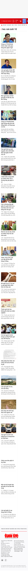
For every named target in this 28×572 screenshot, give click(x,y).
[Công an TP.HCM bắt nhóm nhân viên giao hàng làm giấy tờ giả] (8, 38)
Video (13, 25)
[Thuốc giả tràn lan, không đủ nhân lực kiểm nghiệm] (8, 303)
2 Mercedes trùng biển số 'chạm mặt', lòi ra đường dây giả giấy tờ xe (7, 179)
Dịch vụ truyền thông (18, 548)
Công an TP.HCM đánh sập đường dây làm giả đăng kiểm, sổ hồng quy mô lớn (8, 124)
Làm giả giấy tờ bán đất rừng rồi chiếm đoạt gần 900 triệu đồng (8, 71)
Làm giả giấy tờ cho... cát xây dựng (7, 387)
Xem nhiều (9, 25)
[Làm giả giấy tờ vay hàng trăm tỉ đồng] (8, 504)
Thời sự (15, 25)
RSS (21, 551)
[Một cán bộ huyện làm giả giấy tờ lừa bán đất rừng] (8, 478)
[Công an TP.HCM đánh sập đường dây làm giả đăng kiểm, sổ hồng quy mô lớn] (8, 115)
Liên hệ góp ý (17, 551)
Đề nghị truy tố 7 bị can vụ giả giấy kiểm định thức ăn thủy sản (7, 285)
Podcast (4, 21)
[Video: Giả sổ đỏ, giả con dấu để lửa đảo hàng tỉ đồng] (8, 251)
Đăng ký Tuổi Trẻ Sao (24, 21)
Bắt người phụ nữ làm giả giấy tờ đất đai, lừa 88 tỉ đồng (7, 97)
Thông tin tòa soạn (5, 553)
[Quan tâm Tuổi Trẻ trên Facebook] (6, 560)
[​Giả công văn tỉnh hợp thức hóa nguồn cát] (8, 404)
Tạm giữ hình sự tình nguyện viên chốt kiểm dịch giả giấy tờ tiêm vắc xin (7, 151)
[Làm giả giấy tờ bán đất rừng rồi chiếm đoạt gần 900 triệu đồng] (8, 63)
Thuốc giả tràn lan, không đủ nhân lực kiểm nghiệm (8, 311)
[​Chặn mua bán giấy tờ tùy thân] (8, 454)
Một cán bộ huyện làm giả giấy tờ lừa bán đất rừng (7, 486)
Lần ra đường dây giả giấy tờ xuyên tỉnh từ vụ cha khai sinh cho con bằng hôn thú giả (7, 207)
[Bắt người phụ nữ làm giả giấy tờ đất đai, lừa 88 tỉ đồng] (8, 89)
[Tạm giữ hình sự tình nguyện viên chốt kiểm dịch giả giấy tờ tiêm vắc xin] (8, 143)
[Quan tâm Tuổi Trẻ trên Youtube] (2, 560)
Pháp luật (23, 25)
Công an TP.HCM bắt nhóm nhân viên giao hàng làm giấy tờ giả (7, 45)
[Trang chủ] (1, 25)
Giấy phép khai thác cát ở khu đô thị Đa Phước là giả (8, 362)
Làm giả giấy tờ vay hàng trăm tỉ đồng (6, 511)
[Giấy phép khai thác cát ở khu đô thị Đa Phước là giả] (8, 354)
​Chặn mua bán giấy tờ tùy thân (7, 461)
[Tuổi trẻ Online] (11, 535)
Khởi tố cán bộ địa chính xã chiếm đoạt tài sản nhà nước (8, 233)
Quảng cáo (17, 21)
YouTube (9, 21)
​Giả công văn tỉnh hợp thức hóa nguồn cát (7, 411)
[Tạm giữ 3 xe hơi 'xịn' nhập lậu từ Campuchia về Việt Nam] (8, 428)
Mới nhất (5, 25)
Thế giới (19, 25)
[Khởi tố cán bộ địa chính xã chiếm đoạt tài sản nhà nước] (8, 225)
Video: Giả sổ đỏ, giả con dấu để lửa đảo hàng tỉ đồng (7, 259)
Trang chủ (3, 528)
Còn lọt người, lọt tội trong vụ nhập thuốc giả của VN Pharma (8, 336)
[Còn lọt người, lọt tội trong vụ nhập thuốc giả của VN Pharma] (8, 329)
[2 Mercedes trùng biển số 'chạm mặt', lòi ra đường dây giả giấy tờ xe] (8, 170)
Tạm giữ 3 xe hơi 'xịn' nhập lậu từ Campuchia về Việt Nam (7, 436)
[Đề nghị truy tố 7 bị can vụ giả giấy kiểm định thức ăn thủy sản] (8, 277)
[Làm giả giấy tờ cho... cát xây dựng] (8, 380)
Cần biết (13, 21)
